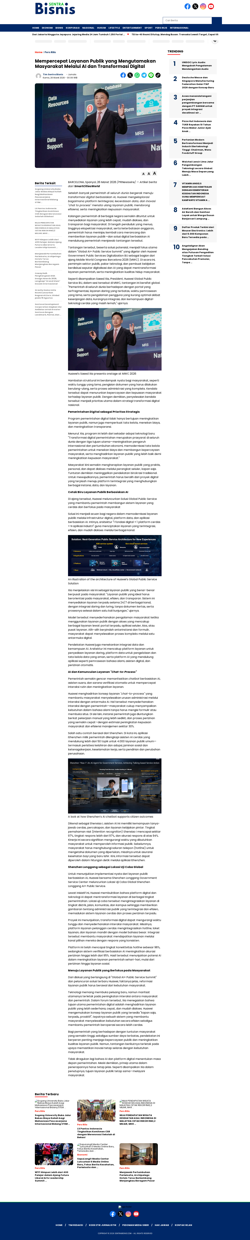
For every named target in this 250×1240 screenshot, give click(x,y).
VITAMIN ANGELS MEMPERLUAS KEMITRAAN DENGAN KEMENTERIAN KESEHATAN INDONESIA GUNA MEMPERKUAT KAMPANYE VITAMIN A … (197, 192)
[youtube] (211, 8)
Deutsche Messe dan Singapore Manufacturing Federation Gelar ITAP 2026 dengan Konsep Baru (198, 82)
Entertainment (132, 27)
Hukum (101, 27)
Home (35, 27)
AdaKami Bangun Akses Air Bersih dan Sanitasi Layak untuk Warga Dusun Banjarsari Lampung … (198, 213)
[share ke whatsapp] (137, 77)
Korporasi (73, 27)
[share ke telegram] (144, 77)
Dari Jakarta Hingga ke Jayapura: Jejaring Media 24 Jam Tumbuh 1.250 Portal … (52, 34)
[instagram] (203, 8)
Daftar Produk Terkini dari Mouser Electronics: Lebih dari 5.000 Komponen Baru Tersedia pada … (198, 232)
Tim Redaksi (75, 1225)
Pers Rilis (161, 27)
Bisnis (59, 27)
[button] (143, 174)
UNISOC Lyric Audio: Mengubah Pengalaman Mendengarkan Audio (197, 65)
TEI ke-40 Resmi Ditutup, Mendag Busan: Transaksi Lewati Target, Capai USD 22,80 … (153, 34)
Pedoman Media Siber (135, 1225)
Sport (149, 27)
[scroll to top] (239, 1234)
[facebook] (188, 8)
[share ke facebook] (123, 77)
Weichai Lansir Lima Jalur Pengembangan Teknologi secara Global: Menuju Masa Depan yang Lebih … (198, 168)
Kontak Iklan (183, 1225)
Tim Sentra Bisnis (53, 74)
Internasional (179, 27)
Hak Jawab (162, 1225)
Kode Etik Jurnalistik (102, 1225)
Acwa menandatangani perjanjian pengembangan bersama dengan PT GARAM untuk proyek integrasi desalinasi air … (198, 104)
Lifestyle (114, 27)
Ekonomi (47, 27)
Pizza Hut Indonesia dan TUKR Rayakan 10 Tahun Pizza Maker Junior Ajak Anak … (197, 126)
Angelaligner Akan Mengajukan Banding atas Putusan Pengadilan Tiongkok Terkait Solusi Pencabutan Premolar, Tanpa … (198, 254)
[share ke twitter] (130, 77)
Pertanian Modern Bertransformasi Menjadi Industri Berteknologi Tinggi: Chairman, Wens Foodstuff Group (197, 146)
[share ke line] (151, 77)
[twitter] (195, 8)
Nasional (88, 27)
